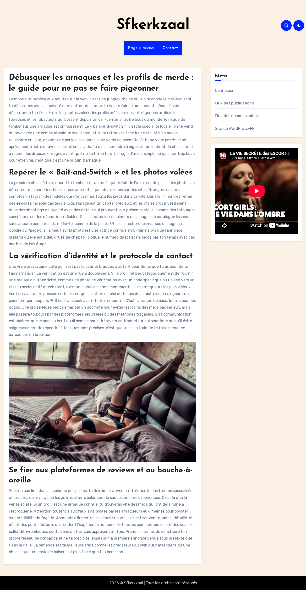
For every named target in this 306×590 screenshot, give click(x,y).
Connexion (225, 90)
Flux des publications (234, 103)
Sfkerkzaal (153, 25)
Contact (170, 48)
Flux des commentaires (236, 116)
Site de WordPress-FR (235, 128)
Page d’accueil (141, 48)
